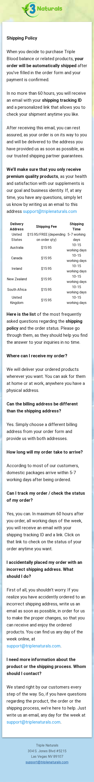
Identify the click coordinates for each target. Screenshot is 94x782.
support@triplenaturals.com (50, 211)
